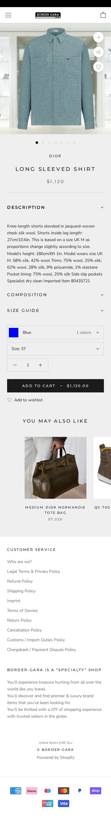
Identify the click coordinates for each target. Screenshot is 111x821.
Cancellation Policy (24, 630)
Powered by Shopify (55, 757)
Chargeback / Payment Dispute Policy (41, 649)
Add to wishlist (28, 400)
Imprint (13, 601)
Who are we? (19, 562)
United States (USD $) (54, 743)
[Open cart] (103, 15)
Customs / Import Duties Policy (36, 640)
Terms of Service (22, 610)
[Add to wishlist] (98, 67)
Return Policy (19, 620)
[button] (55, 208)
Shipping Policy (21, 591)
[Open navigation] (8, 15)
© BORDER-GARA (55, 750)
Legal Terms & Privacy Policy (33, 571)
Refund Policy (20, 581)
